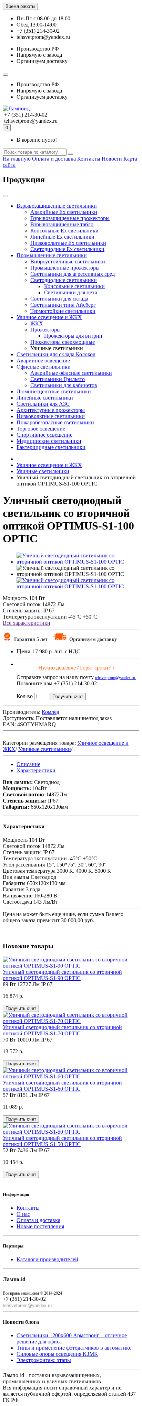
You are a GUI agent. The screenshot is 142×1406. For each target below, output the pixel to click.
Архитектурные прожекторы (51, 410)
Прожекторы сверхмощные (62, 342)
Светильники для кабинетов (63, 385)
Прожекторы (45, 330)
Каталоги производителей (47, 1259)
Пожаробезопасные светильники (55, 422)
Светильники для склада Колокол (56, 354)
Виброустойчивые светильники (67, 261)
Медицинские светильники (49, 441)
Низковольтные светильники (51, 416)
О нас (23, 1214)
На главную (17, 159)
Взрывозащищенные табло (61, 224)
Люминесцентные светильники (54, 391)
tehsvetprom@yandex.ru (115, 677)
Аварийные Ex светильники (63, 212)
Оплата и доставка (54, 159)
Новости (112, 159)
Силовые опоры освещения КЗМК (57, 1354)
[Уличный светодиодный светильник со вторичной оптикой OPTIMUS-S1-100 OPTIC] (78, 562)
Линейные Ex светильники (62, 237)
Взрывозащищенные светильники (57, 206)
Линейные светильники (45, 398)
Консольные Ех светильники (64, 230)
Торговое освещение (41, 429)
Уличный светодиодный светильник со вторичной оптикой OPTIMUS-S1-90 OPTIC (62, 975)
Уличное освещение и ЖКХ (49, 317)
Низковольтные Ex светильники (68, 243)
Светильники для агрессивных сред (72, 274)
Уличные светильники (44, 749)
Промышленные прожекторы (65, 268)
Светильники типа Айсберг (63, 305)
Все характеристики (26, 623)
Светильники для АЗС (43, 404)
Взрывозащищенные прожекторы (70, 218)
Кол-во (25, 696)
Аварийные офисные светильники (71, 373)
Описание (28, 764)
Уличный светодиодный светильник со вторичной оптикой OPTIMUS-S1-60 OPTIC (62, 1086)
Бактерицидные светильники (51, 447)
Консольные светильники (74, 286)
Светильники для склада (59, 299)
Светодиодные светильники (63, 280)
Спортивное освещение (44, 435)
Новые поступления (40, 1226)
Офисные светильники (44, 367)
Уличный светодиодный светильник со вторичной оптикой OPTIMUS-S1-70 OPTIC (62, 1030)
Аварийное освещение (43, 360)
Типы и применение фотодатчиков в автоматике (74, 1348)
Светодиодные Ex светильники (67, 249)
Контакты (88, 159)
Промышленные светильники (52, 255)
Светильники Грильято (57, 379)
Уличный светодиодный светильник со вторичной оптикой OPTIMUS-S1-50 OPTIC (62, 1141)
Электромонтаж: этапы (44, 1360)
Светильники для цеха (70, 292)
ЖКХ (36, 323)
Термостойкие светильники (62, 311)
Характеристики (36, 770)
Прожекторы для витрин (73, 336)
